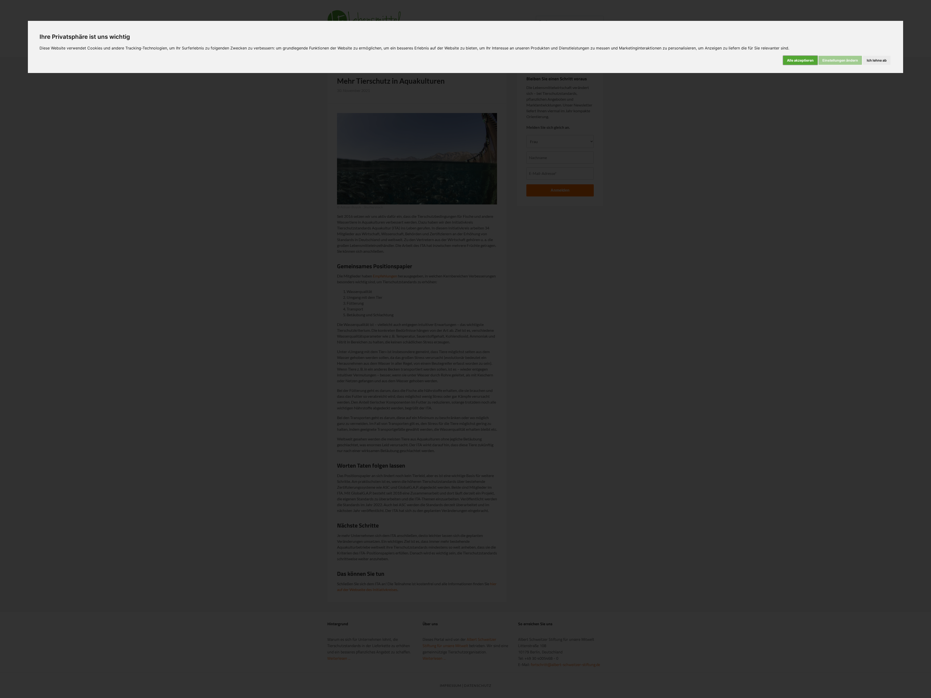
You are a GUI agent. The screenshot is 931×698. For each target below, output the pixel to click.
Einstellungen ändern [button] (840, 60)
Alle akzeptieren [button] (800, 60)
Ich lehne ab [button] (877, 60)
